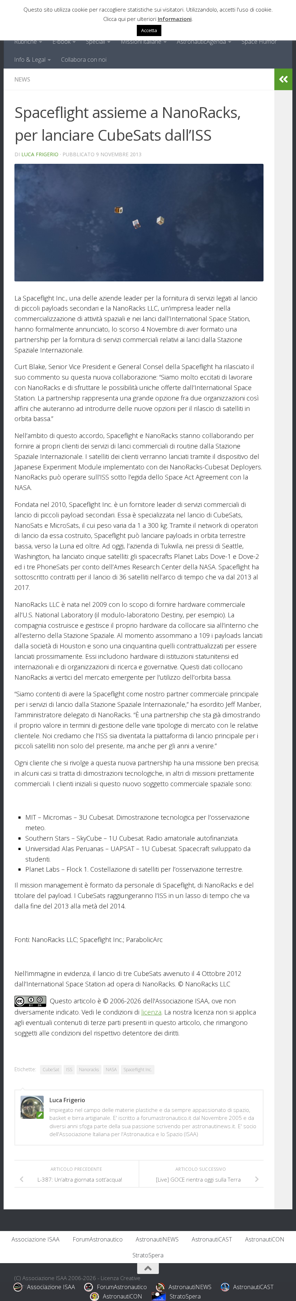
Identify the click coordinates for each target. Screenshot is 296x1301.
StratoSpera (148, 1255)
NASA (111, 1069)
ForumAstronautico (98, 1239)
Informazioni (175, 18)
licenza (151, 1012)
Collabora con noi (83, 59)
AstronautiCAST (212, 1239)
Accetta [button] (149, 30)
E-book (61, 41)
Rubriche (25, 41)
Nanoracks (89, 1069)
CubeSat (51, 1069)
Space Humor (259, 41)
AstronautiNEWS (157, 1239)
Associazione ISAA (36, 1239)
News (22, 79)
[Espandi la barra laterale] (283, 79)
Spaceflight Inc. (137, 1069)
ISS (69, 1069)
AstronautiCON (264, 1239)
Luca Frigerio (39, 154)
